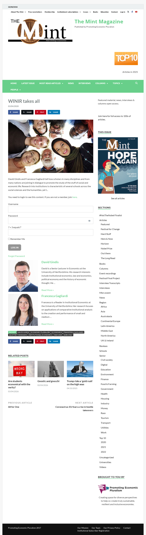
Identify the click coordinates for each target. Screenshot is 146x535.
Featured (105, 224)
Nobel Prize (106, 248)
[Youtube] (136, 11)
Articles (103, 220)
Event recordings (107, 273)
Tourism (105, 418)
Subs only (68, 335)
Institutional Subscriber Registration (93, 530)
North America (108, 335)
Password (13, 215)
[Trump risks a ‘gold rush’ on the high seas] (80, 370)
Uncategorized (106, 457)
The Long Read (108, 258)
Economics (57, 332)
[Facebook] (132, 11)
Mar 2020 (58, 335)
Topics (116, 83)
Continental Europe (110, 321)
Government (107, 388)
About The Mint (17, 12)
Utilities (105, 427)
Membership (50, 12)
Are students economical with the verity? (19, 384)
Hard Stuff (106, 234)
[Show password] (89, 220)
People (14, 89)
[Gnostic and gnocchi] (50, 370)
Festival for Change (110, 229)
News (71, 83)
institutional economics (40, 335)
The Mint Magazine (99, 21)
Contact (114, 12)
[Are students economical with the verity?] (21, 370)
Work (103, 432)
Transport (105, 422)
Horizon (105, 243)
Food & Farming (108, 384)
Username (13, 204)
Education (105, 12)
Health (104, 393)
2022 (103, 451)
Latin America (107, 326)
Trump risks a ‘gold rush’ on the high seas (80, 383)
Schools (103, 350)
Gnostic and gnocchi (48, 381)
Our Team (96, 528)
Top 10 (102, 438)
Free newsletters (35, 12)
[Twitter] (128, 11)
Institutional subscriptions (67, 12)
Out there (105, 253)
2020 (103, 442)
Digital (104, 364)
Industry (105, 403)
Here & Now (107, 238)
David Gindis (50, 262)
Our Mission (82, 528)
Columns (100, 83)
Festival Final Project (109, 278)
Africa (104, 306)
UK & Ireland (107, 340)
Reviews (103, 346)
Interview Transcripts (109, 283)
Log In (122, 12)
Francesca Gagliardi (54, 296)
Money (104, 408)
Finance (105, 379)
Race (103, 413)
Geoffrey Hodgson (18, 335)
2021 (103, 447)
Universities (105, 462)
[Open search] (136, 83)
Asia (103, 311)
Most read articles (50, 83)
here (74, 197)
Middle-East (107, 330)
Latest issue (28, 83)
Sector (102, 355)
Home (14, 83)
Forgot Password (16, 256)
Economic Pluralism (40, 332)
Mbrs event (105, 292)
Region (102, 302)
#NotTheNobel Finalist (110, 215)
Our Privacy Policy (112, 528)
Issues (85, 12)
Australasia (106, 316)
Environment (107, 374)
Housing (105, 398)
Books (95, 12)
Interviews (85, 83)
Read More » (47, 290)
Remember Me (17, 239)
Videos (102, 467)
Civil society (107, 359)
